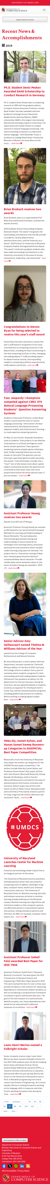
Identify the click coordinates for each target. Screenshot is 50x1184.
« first (6, 1101)
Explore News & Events (25, 20)
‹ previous (16, 1101)
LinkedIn (22, 1166)
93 (30, 1101)
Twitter (10, 1166)
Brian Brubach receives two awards (22, 211)
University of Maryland (25, 3)
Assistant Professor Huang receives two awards (22, 515)
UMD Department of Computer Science (20, 10)
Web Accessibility (9, 1170)
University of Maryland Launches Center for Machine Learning (23, 862)
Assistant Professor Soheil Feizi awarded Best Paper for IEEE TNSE (23, 961)
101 (32, 1106)
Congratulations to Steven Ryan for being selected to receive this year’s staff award (24, 330)
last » (14, 1111)
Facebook (4, 1166)
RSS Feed (28, 1166)
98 (15, 1106)
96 (4, 1106)
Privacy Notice (23, 1170)
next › (5, 1111)
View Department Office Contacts (14, 1140)
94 (35, 1101)
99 (20, 1106)
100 (26, 1106)
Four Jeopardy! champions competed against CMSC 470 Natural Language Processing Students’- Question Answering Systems (25, 405)
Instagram (16, 1166)
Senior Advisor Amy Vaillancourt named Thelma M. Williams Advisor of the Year (24, 645)
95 (40, 1101)
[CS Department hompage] (25, 1177)
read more (16, 143)
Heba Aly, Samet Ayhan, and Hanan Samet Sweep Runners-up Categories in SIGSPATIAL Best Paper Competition (24, 746)
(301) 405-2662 (19, 1161)
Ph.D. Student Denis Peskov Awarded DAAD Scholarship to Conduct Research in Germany (24, 91)
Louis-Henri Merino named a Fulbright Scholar (23, 1047)
